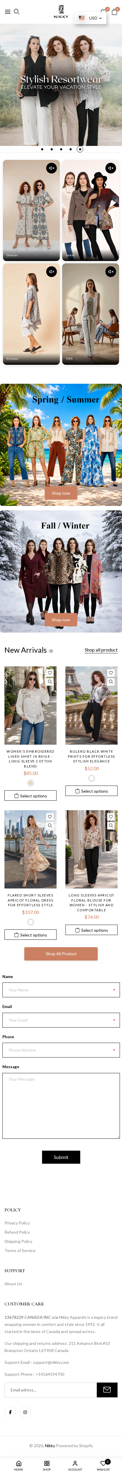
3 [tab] (61, 149)
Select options (33, 795)
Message (10, 1066)
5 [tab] (80, 149)
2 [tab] (52, 149)
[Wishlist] (50, 673)
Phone (8, 1036)
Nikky (50, 1445)
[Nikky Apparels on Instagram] (25, 1412)
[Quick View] (50, 682)
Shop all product (101, 649)
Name (7, 976)
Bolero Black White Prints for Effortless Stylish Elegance (91, 756)
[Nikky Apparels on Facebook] (10, 1412)
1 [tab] (42, 149)
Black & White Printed (91, 778)
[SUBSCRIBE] (107, 1390)
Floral (30, 922)
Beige (30, 783)
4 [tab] (71, 149)
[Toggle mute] (51, 168)
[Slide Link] (61, 85)
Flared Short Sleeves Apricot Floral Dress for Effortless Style (30, 900)
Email (7, 1006)
